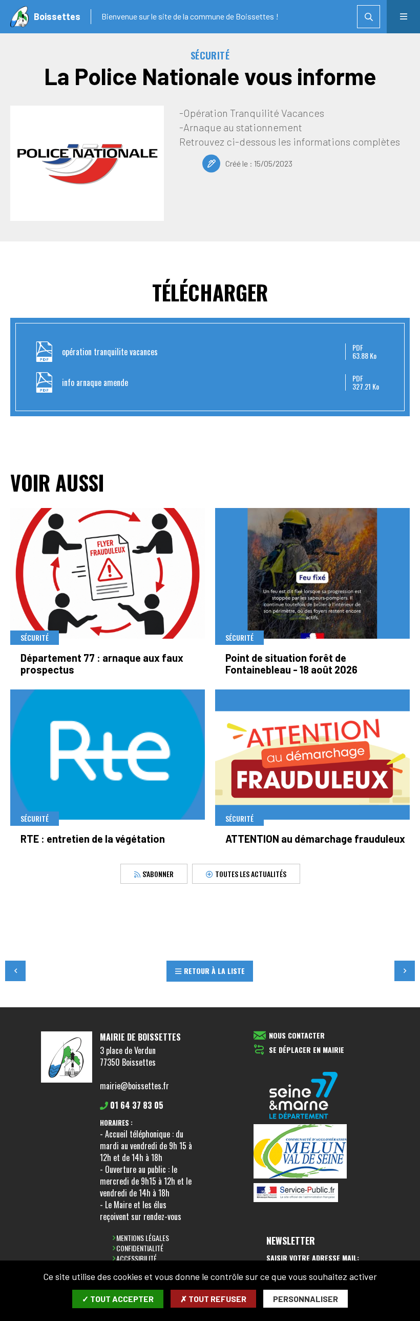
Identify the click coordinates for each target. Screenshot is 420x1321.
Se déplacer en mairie (306, 1050)
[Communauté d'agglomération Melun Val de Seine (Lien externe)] (304, 1152)
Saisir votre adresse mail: (312, 1258)
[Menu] (403, 16)
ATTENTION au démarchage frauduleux (315, 838)
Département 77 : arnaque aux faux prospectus (101, 664)
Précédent (15, 971)
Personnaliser (305, 1299)
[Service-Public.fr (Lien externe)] (304, 1193)
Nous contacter (297, 1035)
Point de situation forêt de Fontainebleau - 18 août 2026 (291, 664)
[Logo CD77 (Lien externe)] (304, 1096)
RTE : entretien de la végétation (92, 838)
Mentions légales (142, 1237)
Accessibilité (136, 1258)
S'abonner (157, 873)
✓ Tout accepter (118, 1299)
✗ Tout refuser (213, 1299)
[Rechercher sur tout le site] (368, 16)
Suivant (404, 971)
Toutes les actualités (250, 873)
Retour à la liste (214, 970)
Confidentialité (139, 1248)
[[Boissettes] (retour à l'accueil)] (66, 1081)
